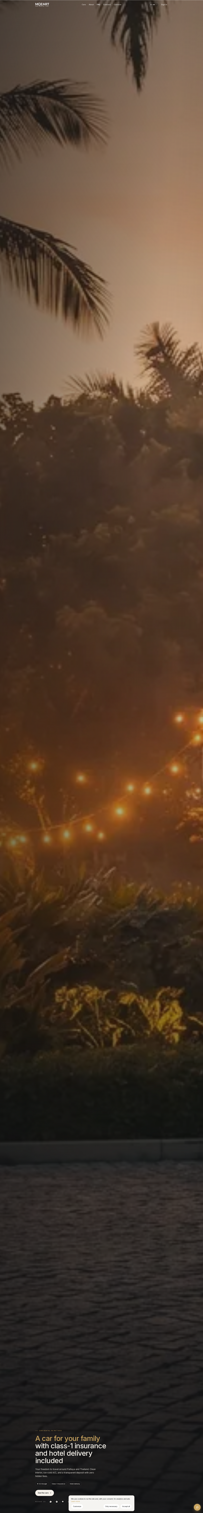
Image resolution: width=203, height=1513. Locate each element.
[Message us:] (197, 1507)
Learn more (75, 1501)
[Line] (62, 1501)
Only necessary (111, 1506)
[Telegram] (56, 1501)
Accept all (126, 1506)
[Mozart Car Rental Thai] (47, 4)
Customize (77, 1506)
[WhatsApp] (50, 1501)
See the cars (43, 1493)
